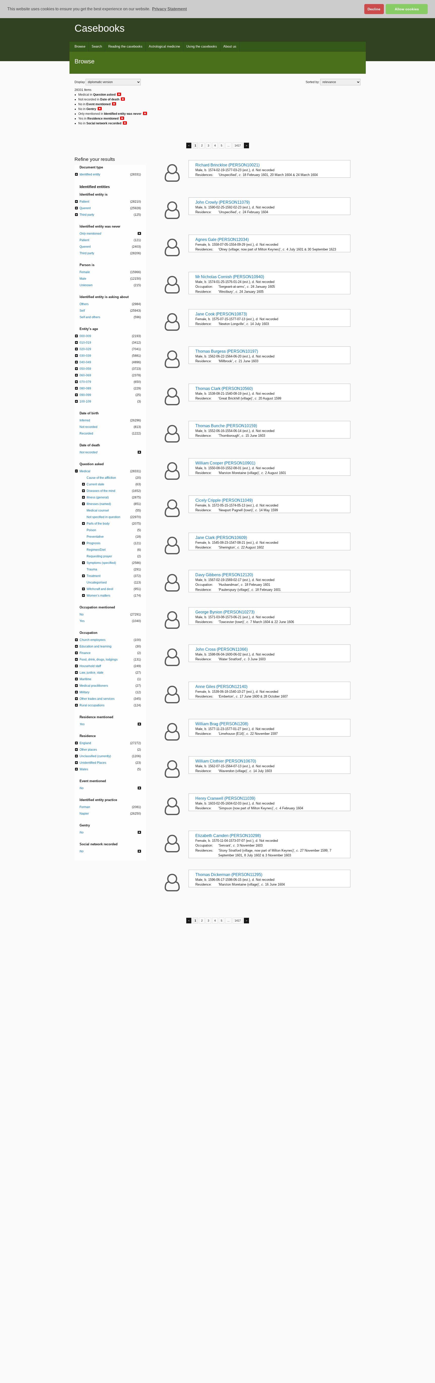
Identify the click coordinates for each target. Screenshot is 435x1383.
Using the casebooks (201, 46)
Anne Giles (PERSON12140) (221, 686)
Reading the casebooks (125, 46)
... (228, 145)
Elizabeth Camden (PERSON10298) (228, 835)
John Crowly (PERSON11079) (222, 202)
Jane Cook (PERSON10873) (221, 314)
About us (229, 46)
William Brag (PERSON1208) (221, 724)
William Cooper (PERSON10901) (225, 463)
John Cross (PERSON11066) (221, 649)
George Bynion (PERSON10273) (225, 612)
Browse (80, 46)
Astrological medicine (164, 46)
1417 (238, 145)
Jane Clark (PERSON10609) (221, 537)
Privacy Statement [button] (169, 9)
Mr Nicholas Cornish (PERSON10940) (229, 277)
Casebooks (100, 28)
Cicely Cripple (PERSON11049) (224, 500)
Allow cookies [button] (407, 9)
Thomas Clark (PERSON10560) (224, 388)
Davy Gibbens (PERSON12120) (224, 575)
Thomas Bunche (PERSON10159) (226, 426)
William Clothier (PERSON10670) (225, 761)
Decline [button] (374, 9)
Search (97, 46)
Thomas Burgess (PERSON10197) (226, 351)
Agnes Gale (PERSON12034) (222, 239)
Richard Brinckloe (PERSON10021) (227, 165)
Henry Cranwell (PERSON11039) (225, 798)
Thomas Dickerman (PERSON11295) (228, 874)
